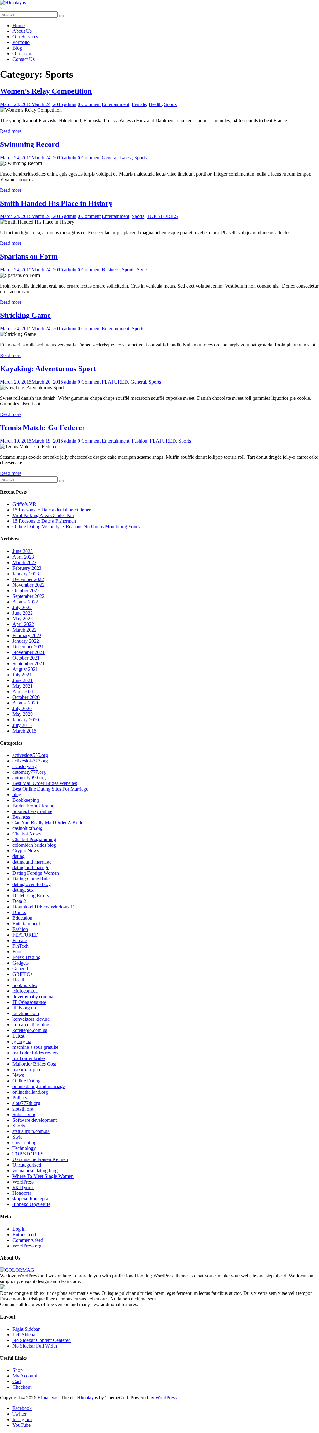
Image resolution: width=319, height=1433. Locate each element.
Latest (126, 157)
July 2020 (22, 708)
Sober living (24, 1114)
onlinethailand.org (30, 1092)
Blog (17, 48)
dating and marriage (31, 861)
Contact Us (23, 59)
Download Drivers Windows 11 (43, 906)
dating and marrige (30, 867)
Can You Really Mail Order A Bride (47, 822)
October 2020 (26, 697)
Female (139, 104)
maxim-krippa (26, 1069)
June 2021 (22, 680)
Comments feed (27, 1240)
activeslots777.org (30, 760)
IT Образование (29, 1002)
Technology (24, 1148)
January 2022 (25, 641)
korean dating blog (30, 1024)
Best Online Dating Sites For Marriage (50, 789)
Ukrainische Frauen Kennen (40, 1159)
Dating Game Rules (31, 878)
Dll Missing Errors (30, 895)
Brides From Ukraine (33, 805)
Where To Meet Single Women (43, 1176)
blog (16, 794)
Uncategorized (26, 1165)
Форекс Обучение (31, 1204)
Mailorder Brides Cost (34, 1064)
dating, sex (23, 890)
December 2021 (28, 646)
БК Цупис (23, 1187)
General (109, 157)
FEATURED (115, 382)
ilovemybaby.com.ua (32, 996)
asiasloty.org (24, 766)
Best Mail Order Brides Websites (44, 783)
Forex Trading (26, 957)
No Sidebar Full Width (34, 1345)
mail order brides (28, 1058)
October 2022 (26, 590)
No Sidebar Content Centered (41, 1340)
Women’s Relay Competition (46, 91)
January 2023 (25, 573)
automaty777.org (29, 772)
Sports (170, 104)
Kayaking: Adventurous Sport (48, 369)
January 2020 (25, 719)
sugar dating (24, 1142)
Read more (10, 131)
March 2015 (24, 730)
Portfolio (21, 42)
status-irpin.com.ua (31, 1131)
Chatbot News (26, 833)
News (18, 1075)
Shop (17, 1370)
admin (70, 104)
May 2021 (22, 686)
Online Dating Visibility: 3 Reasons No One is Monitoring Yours (76, 526)
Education (22, 918)
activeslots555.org (30, 755)
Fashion (139, 440)
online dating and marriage (38, 1086)
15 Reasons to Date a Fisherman (44, 521)
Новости (21, 1193)
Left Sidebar (24, 1334)
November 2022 (28, 585)
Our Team (22, 53)
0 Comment (89, 104)
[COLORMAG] (17, 1270)
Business (110, 269)
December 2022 (28, 579)
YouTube (21, 1425)
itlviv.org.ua (24, 1007)
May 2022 (22, 618)
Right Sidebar (26, 1329)
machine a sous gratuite (35, 1047)
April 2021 (23, 691)
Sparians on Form (29, 256)
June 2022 (22, 613)
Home (18, 25)
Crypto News (25, 850)
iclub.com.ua (25, 991)
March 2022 (24, 629)
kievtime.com (25, 1013)
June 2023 (22, 551)
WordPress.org (26, 1245)
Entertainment (115, 104)
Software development (34, 1120)
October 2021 (26, 658)
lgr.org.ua (21, 1041)
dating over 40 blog (31, 884)
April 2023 (23, 556)
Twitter (19, 1413)
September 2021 (28, 663)
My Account (24, 1375)
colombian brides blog (34, 845)
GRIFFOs (22, 974)
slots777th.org (26, 1103)
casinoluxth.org (27, 828)
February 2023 (26, 568)
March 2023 (24, 562)
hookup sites (24, 985)
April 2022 (23, 624)
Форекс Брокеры (30, 1198)
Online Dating (26, 1080)
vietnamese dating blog (35, 1170)
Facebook (22, 1408)
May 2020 (22, 714)
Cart (16, 1381)
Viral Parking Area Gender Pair (43, 515)
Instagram (22, 1419)
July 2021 (22, 674)
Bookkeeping (25, 800)
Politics (19, 1097)
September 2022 (28, 596)
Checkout (21, 1387)
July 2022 (22, 607)
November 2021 (28, 652)
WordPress (23, 1181)
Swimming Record (29, 144)
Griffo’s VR (24, 504)
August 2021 (25, 669)
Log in (19, 1229)
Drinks (19, 912)
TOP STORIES (162, 216)
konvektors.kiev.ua (31, 1019)
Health (155, 104)
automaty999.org (29, 777)
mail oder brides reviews (36, 1052)
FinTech (20, 946)
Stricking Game (25, 315)
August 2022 (25, 601)
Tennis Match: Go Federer (42, 428)
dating (18, 856)
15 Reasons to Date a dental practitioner (51, 509)
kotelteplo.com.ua (29, 1030)
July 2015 (22, 725)
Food (17, 951)
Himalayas (47, 1397)
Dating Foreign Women (35, 873)
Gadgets (20, 963)
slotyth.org (22, 1108)
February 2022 (26, 635)
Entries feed (24, 1234)
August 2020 (25, 702)
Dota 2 (19, 901)
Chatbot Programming (34, 839)
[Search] (61, 16)
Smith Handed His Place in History (56, 203)
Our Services (25, 36)
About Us (22, 31)
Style (142, 269)
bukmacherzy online (32, 811)
